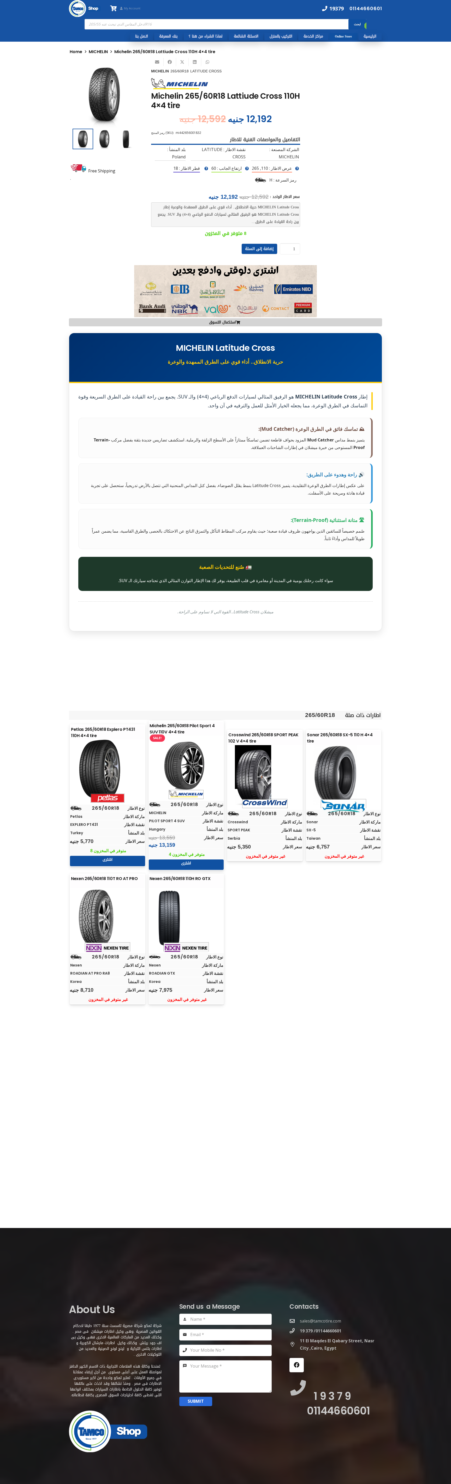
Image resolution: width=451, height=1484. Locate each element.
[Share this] (170, 62)
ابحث (357, 24)
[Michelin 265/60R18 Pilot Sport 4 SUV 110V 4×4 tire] (186, 766)
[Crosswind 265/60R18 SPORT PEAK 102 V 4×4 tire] (265, 775)
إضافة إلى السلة (259, 248)
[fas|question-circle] (297, 168)
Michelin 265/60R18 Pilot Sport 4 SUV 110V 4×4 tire (182, 729)
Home (76, 52)
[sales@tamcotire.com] (294, 1320)
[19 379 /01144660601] (294, 1330)
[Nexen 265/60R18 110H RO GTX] (186, 918)
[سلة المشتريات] (113, 8)
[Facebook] (296, 1365)
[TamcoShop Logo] (85, 8)
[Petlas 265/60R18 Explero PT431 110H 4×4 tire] (108, 770)
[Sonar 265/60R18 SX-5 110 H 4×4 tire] (343, 775)
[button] (128, 70)
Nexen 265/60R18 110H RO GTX (180, 879)
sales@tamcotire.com (320, 1321)
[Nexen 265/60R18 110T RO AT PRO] (108, 918)
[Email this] (157, 62)
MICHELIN (98, 52)
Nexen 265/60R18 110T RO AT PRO (104, 879)
